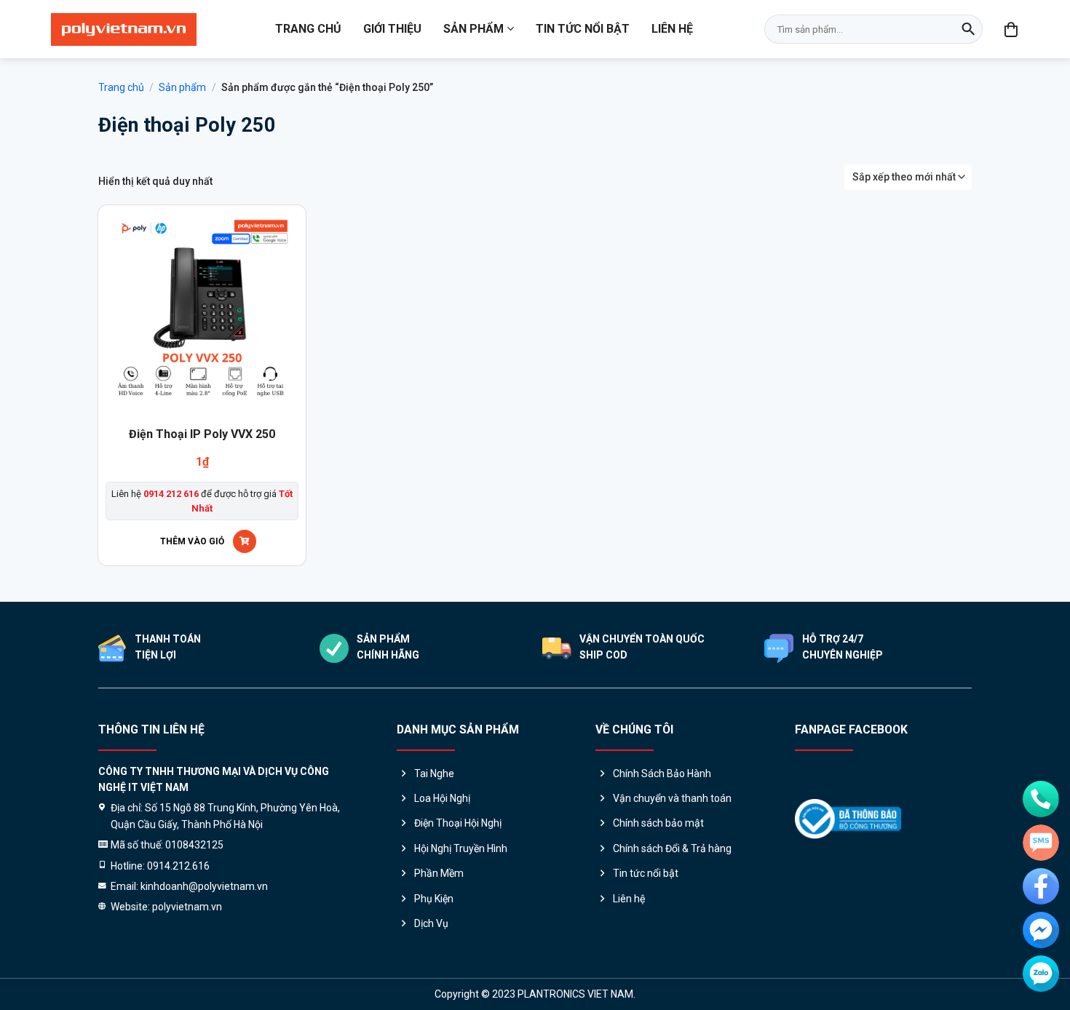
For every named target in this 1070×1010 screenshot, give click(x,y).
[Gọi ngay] (1041, 799)
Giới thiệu (392, 29)
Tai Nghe (434, 773)
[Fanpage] (1041, 886)
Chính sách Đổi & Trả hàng (672, 848)
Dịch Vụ (431, 923)
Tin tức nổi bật (583, 29)
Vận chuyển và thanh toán (672, 798)
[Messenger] (1041, 930)
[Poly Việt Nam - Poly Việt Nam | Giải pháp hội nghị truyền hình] (124, 29)
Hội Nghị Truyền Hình (460, 848)
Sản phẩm (473, 29)
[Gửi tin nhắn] (1041, 842)
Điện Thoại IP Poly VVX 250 (202, 434)
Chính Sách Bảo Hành (662, 773)
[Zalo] (1041, 973)
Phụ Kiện (433, 898)
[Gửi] (968, 29)
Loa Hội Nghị (442, 798)
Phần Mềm (439, 873)
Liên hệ (672, 29)
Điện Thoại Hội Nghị (458, 823)
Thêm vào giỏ (192, 541)
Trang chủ (308, 29)
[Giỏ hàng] (1011, 29)
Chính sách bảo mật (658, 823)
